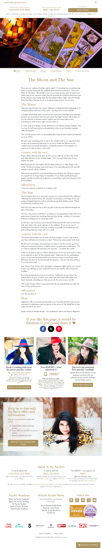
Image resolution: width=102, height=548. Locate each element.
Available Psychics (89, 545)
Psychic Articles (30, 71)
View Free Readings (83, 385)
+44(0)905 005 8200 (19, 10)
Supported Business (80, 14)
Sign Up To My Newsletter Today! (23, 443)
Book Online (83, 10)
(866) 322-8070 (51, 10)
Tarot (68, 71)
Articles (43, 71)
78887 (54, 374)
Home (18, 71)
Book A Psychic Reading (19, 387)
